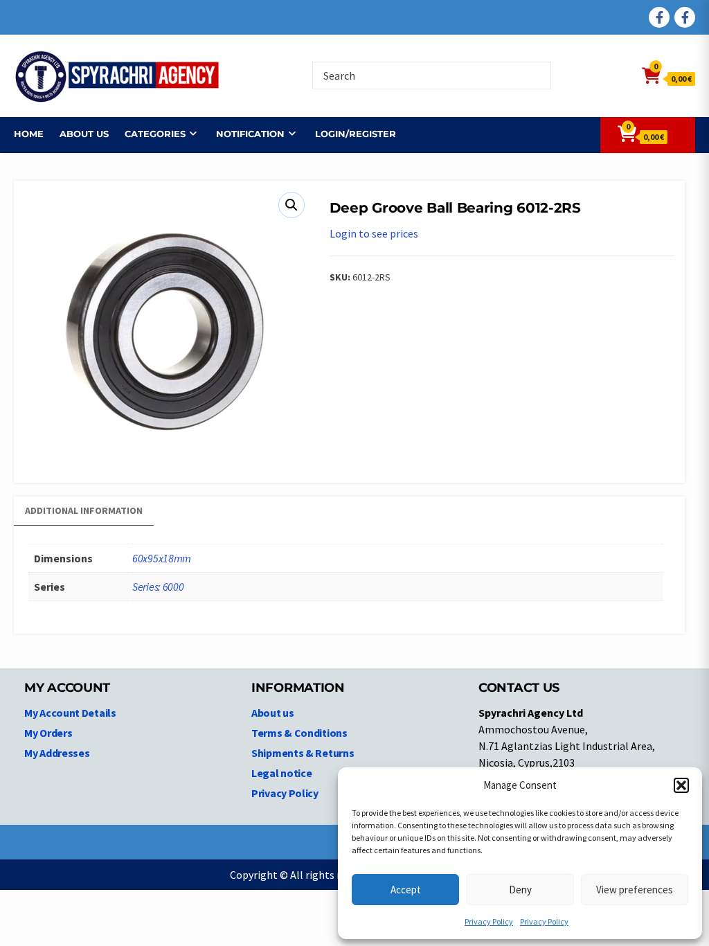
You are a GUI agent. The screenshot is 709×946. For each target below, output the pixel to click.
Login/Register (355, 133)
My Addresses (56, 753)
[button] (681, 785)
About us (84, 133)
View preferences (634, 889)
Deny (520, 889)
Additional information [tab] (84, 510)
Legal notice (281, 773)
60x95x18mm (161, 558)
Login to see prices (374, 233)
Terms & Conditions (299, 733)
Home (29, 133)
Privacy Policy (489, 921)
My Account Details (70, 713)
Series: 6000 (157, 587)
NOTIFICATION (250, 133)
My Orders (48, 733)
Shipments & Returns (302, 753)
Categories (155, 133)
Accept (406, 889)
